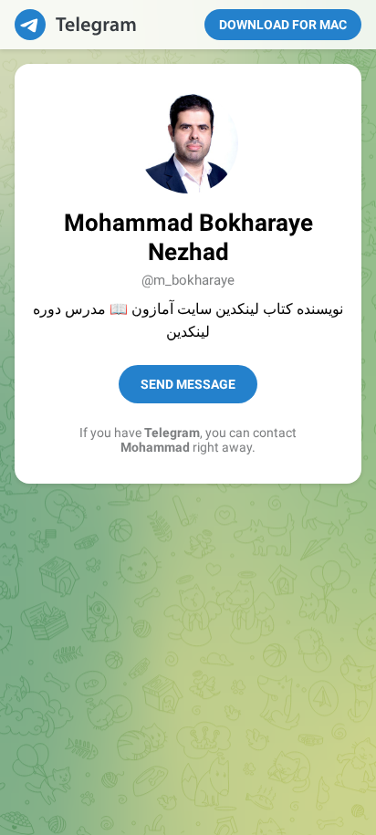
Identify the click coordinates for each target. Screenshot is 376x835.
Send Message (188, 384)
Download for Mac (283, 24)
